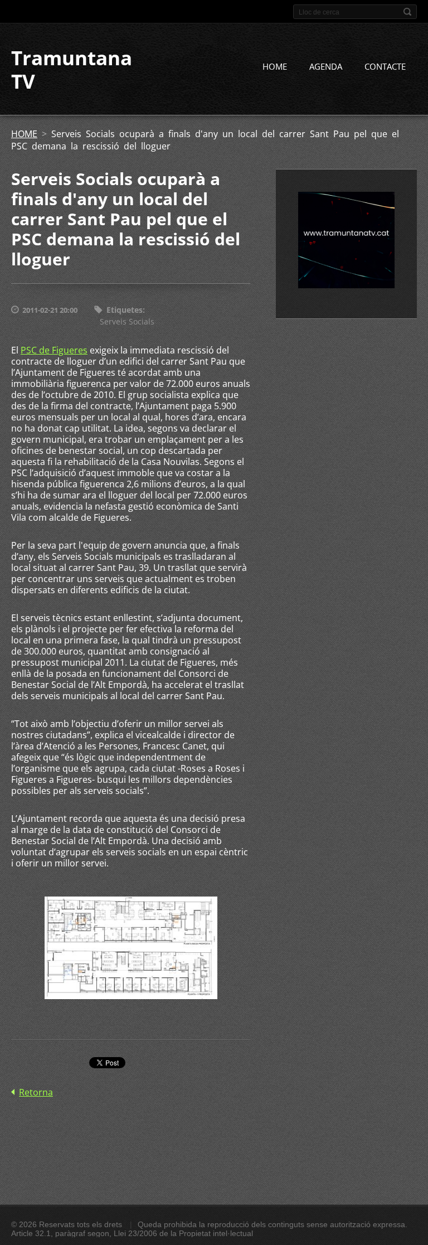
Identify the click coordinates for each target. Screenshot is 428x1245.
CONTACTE (385, 66)
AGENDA (325, 66)
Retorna (36, 1092)
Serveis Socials (127, 321)
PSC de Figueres (54, 350)
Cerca (407, 12)
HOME (274, 66)
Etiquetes (124, 309)
